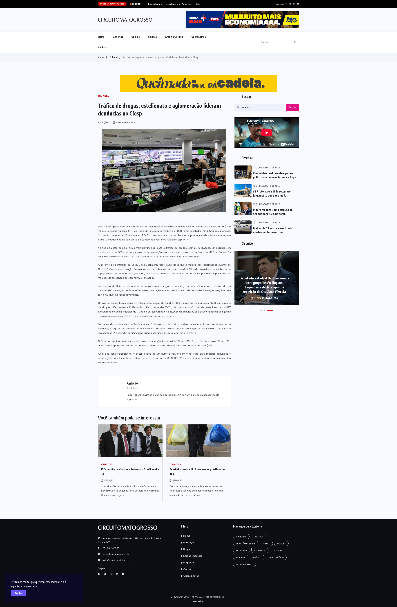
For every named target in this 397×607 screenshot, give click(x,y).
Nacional (241, 536)
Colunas (152, 36)
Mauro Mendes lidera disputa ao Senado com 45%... (175, 4)
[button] (261, 310)
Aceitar (19, 593)
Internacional (244, 564)
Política (258, 536)
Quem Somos (198, 36)
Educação (189, 542)
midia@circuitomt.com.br (115, 560)
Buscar (292, 107)
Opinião (135, 36)
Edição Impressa (193, 555)
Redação (109, 480)
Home (101, 36)
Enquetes (188, 562)
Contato (102, 47)
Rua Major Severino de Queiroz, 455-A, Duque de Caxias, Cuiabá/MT (129, 540)
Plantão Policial (245, 543)
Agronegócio (276, 557)
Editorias (118, 36)
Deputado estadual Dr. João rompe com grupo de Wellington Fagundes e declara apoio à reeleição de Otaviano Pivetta (264, 285)
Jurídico (257, 557)
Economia (241, 550)
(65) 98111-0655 (110, 548)
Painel (266, 543)
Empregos (259, 550)
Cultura (277, 550)
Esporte (240, 557)
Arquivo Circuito (174, 36)
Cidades (113, 57)
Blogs (186, 549)
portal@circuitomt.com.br (115, 554)
